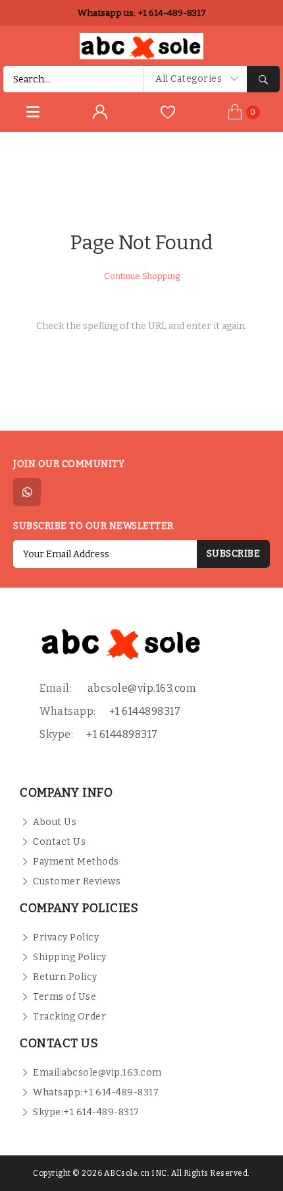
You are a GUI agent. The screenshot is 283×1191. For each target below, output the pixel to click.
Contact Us (59, 841)
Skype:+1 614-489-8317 (86, 1112)
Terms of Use (64, 996)
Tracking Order (69, 1016)
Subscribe (234, 553)
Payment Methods (76, 861)
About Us (54, 822)
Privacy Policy (66, 937)
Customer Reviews (76, 881)
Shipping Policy (70, 957)
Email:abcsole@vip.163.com (97, 1072)
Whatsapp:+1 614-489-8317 (96, 1092)
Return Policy (65, 977)
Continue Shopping (142, 276)
